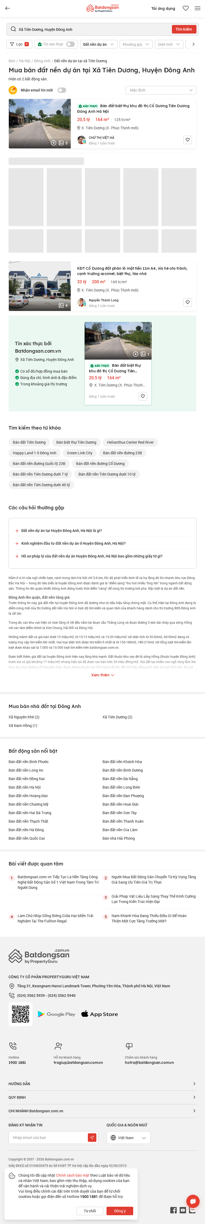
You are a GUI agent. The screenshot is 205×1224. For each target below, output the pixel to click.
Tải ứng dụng (163, 8)
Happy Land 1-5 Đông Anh (34, 452)
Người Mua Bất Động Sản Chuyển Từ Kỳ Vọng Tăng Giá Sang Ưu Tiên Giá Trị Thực (154, 879)
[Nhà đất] (102, 7)
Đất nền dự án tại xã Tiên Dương (80, 60)
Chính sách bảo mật (72, 1175)
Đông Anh (42, 60)
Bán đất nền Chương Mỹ (28, 804)
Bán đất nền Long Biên (121, 787)
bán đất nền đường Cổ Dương (100, 463)
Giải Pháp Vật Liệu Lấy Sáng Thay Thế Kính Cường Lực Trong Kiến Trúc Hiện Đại (154, 899)
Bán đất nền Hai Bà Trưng (30, 812)
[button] (193, 44)
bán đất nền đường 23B (122, 452)
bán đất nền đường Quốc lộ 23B (39, 463)
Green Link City (79, 452)
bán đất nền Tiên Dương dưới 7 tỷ (40, 474)
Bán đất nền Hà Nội (25, 787)
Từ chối (90, 1210)
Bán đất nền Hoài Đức (120, 804)
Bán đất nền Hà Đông (26, 829)
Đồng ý (120, 1210)
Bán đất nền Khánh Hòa (122, 761)
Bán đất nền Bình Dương (122, 770)
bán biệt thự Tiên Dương (76, 442)
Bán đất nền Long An (26, 770)
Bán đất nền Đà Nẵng (120, 778)
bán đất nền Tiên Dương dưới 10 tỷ (107, 474)
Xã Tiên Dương (117, 716)
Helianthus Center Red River (130, 442)
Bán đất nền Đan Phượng (123, 795)
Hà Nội (24, 60)
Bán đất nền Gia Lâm (119, 829)
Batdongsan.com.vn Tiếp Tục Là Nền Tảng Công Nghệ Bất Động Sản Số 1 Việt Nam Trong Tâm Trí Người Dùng (58, 882)
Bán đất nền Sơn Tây (119, 812)
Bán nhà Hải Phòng (118, 838)
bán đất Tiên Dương (29, 442)
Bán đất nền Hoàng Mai (28, 795)
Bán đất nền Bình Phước (29, 761)
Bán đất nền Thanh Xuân (123, 821)
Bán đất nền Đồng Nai (27, 778)
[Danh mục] (7, 8)
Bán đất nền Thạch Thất (28, 821)
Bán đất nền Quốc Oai (27, 838)
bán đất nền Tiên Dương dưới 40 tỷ (41, 484)
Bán (12, 60)
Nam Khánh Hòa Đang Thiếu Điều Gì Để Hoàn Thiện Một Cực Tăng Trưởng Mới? (149, 918)
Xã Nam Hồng (23, 725)
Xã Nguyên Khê (24, 716)
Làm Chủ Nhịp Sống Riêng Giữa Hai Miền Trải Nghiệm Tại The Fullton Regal (55, 918)
